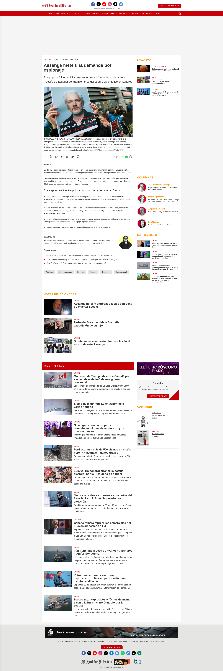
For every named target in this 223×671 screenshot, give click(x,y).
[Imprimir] (78, 157)
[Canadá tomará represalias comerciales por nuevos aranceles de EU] (58, 531)
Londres (80, 272)
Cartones (96, 14)
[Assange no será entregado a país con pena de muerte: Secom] (58, 307)
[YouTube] (104, 4)
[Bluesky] (121, 4)
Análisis (86, 14)
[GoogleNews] (128, 653)
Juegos (157, 14)
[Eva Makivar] (141, 223)
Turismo (148, 14)
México (51, 14)
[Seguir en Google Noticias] (131, 157)
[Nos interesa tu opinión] (111, 632)
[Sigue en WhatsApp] (126, 157)
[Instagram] (110, 4)
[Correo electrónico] (67, 157)
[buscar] (179, 13)
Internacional (121, 272)
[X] (99, 4)
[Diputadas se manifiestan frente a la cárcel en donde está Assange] (58, 345)
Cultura (113, 14)
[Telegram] (61, 157)
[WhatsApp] (56, 157)
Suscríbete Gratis (158, 396)
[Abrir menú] (43, 13)
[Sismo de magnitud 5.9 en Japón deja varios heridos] (58, 408)
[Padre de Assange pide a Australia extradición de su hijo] (58, 326)
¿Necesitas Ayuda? (112, 647)
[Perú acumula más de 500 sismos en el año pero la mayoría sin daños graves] (58, 454)
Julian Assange (65, 272)
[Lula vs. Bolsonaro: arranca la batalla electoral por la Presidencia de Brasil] (58, 477)
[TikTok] (115, 4)
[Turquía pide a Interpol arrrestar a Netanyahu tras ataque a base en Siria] (143, 244)
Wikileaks (50, 272)
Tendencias (124, 14)
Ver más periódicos (169, 6)
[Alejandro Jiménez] (141, 211)
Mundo (69, 14)
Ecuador (93, 272)
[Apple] (134, 653)
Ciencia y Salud (137, 14)
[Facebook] (93, 4)
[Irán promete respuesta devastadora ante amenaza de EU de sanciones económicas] (143, 266)
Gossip (105, 14)
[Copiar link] (72, 157)
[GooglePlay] (139, 653)
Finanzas (78, 14)
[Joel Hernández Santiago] (141, 187)
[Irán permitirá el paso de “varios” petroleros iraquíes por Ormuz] (58, 557)
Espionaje (106, 272)
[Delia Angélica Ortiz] (141, 199)
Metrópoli (60, 14)
